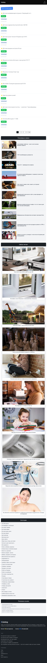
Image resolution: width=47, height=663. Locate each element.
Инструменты (5, 545)
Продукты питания (6, 568)
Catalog (3, 2)
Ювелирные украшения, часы (9, 595)
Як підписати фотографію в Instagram (9, 637)
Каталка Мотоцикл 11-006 (10, 119)
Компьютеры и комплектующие (9, 548)
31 (27, 132)
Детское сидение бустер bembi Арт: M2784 (15, 25)
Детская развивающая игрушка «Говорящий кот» (17, 13)
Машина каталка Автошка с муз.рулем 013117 (16, 60)
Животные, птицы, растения (8, 541)
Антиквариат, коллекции (8, 525)
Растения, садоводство (7, 574)
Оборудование (5, 560)
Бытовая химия (5, 529)
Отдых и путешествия (7, 564)
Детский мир (3, 19)
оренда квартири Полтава (7, 604)
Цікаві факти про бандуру (7, 641)
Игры (2, 655)
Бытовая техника (6, 527)
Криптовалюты (4, 657)
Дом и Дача (5, 539)
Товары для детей (6, 585)
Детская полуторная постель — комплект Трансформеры (19, 107)
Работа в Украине (6, 570)
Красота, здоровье (6, 550)
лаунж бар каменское (6, 607)
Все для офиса (5, 533)
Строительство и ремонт (8, 580)
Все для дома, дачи (6, 531)
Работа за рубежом (6, 572)
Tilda (2, 650)
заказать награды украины (7, 610)
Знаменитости (4, 653)
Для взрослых (5, 537)
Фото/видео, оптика (7, 591)
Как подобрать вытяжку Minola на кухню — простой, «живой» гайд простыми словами (20, 644)
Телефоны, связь (6, 583)
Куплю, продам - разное (7, 552)
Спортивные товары (7, 578)
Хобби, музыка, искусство (8, 593)
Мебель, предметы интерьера (9, 554)
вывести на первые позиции (7, 611)
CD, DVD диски (5, 523)
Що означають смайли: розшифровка (9, 642)
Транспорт (4, 587)
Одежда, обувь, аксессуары (8, 562)
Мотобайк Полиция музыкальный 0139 (14, 83)
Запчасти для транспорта (8, 543)
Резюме (4, 576)
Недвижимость (5, 558)
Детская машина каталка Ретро (12, 48)
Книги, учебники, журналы (8, 546)
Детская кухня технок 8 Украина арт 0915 (15, 36)
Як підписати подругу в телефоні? (8, 635)
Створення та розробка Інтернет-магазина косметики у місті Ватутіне (16, 608)
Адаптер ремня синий (9, 95)
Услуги (3, 589)
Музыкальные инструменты (8, 556)
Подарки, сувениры (6, 566)
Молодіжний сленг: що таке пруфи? (9, 639)
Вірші (2, 651)
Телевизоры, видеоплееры (8, 581)
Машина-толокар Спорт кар (11, 72)
